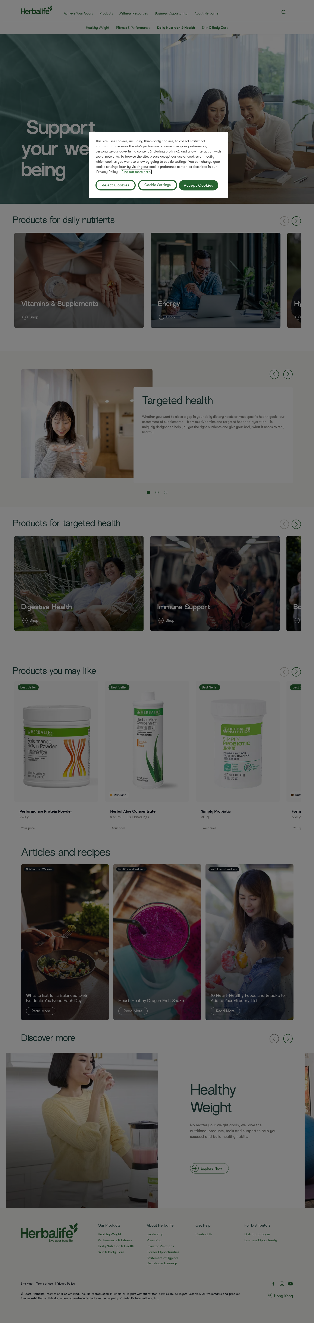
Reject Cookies (115, 185)
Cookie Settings (157, 185)
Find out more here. (136, 172)
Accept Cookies (198, 185)
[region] (158, 165)
